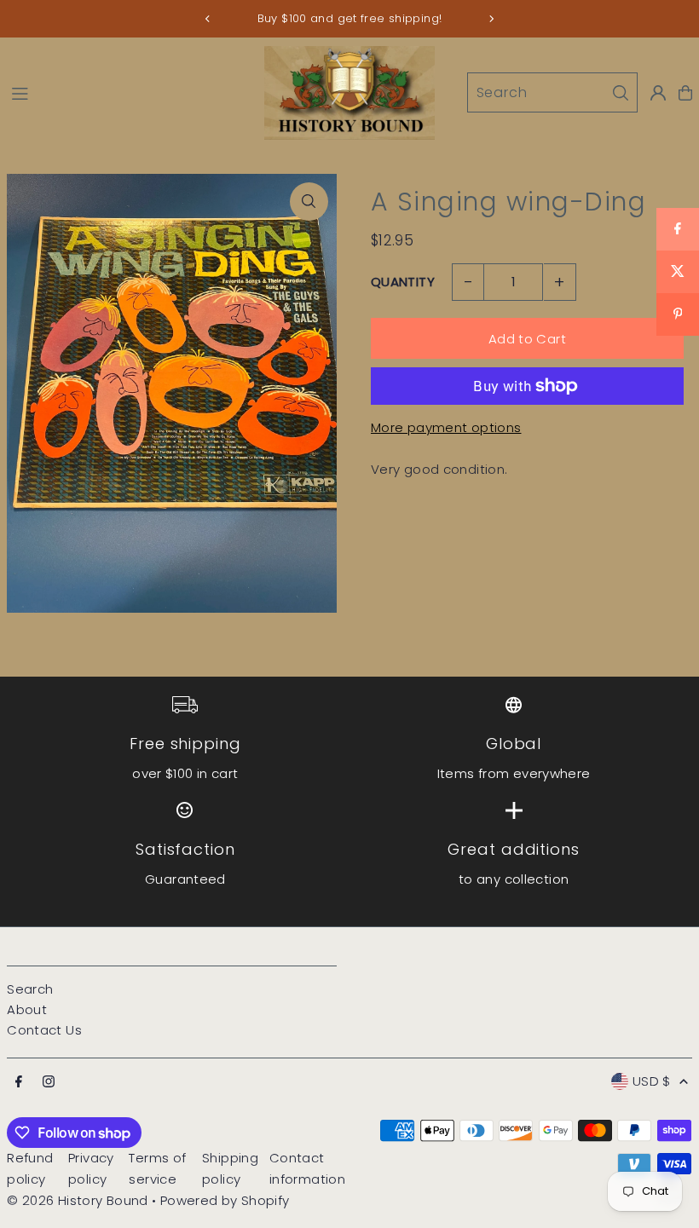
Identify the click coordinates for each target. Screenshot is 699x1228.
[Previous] (208, 18)
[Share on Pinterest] (677, 314)
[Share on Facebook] (677, 229)
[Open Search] (552, 92)
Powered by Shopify (225, 1200)
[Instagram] (49, 1082)
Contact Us (44, 1030)
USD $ (652, 1081)
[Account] (658, 93)
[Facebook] (18, 1082)
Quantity (403, 282)
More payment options (446, 427)
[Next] (491, 18)
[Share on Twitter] (677, 272)
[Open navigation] (129, 92)
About (27, 1009)
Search (30, 989)
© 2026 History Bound (77, 1200)
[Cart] (685, 93)
